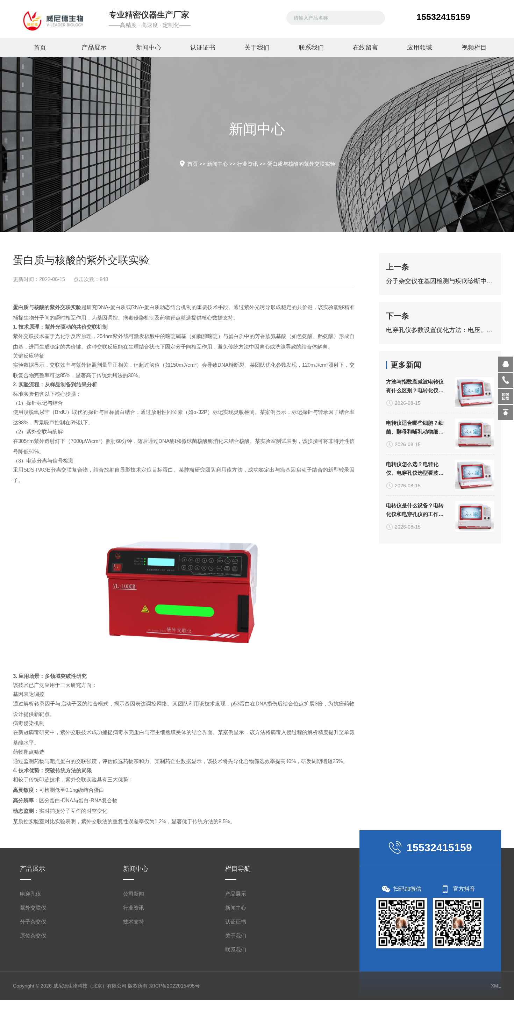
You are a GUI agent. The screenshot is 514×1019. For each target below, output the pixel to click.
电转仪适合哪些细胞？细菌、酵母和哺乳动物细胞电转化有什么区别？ (415, 428)
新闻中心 (148, 47)
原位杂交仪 (33, 936)
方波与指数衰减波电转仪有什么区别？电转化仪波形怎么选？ (415, 387)
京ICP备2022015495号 (174, 986)
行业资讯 (247, 164)
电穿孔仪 (30, 894)
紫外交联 (23, 336)
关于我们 (257, 47)
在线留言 (365, 47)
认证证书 (202, 47)
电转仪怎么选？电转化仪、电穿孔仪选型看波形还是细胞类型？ (415, 469)
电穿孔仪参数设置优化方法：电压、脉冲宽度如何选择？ (440, 329)
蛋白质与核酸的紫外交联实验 (301, 164)
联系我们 (311, 47)
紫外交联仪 (33, 908)
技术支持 (133, 922)
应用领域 (419, 47)
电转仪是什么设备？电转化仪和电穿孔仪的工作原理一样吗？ (415, 510)
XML (496, 986)
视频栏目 (474, 47)
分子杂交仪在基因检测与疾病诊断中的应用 (440, 281)
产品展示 (94, 47)
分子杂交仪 (33, 922)
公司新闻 (133, 894)
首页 (40, 47)
